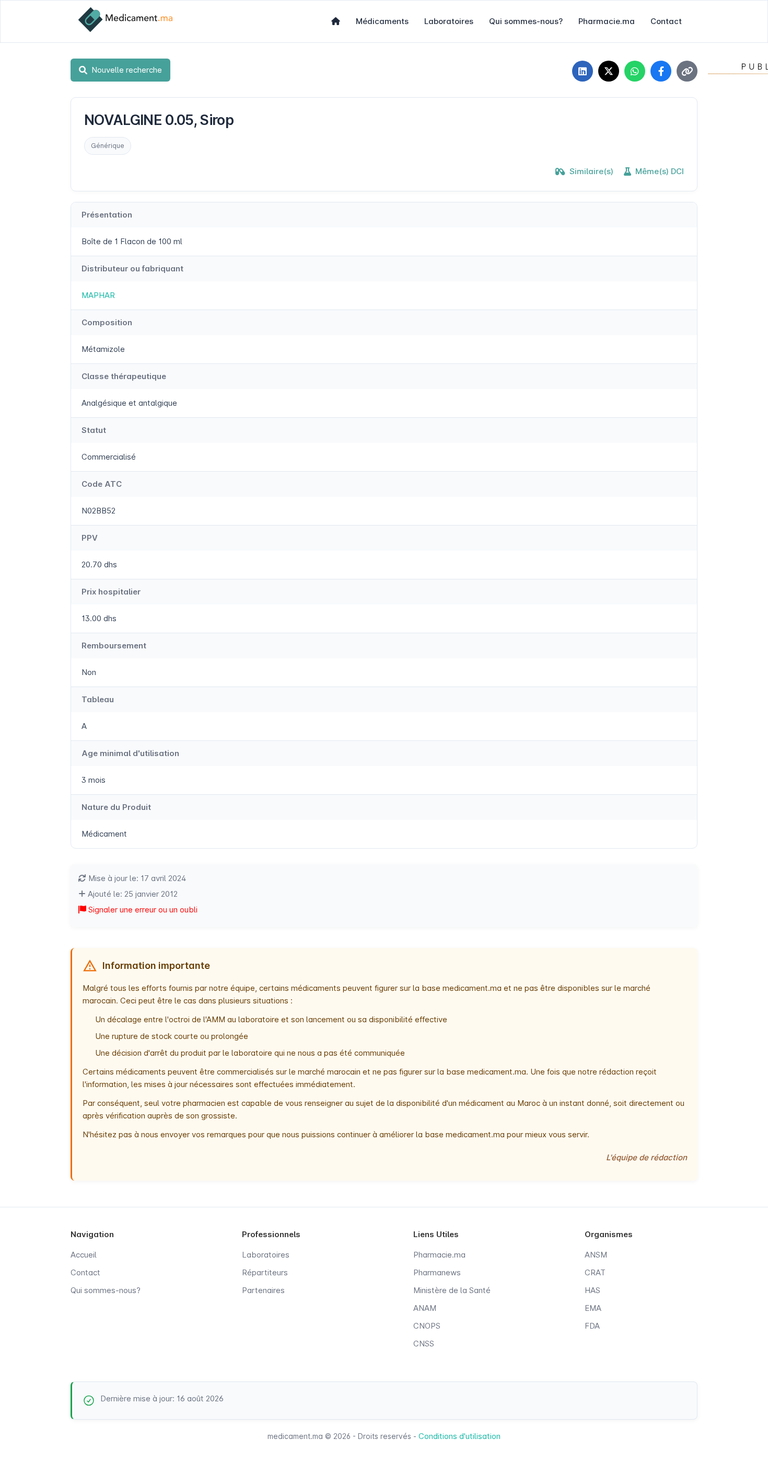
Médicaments (382, 21)
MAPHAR (98, 295)
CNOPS (426, 1326)
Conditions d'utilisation (459, 1436)
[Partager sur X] (608, 71)
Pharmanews (437, 1272)
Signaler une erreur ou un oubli (141, 910)
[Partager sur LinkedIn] (582, 71)
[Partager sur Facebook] (660, 71)
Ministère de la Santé (452, 1290)
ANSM (596, 1255)
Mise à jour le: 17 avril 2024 (136, 878)
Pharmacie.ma (606, 21)
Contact (666, 21)
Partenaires (263, 1290)
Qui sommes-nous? (526, 21)
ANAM (424, 1308)
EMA (593, 1308)
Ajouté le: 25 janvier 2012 (132, 894)
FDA (592, 1326)
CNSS (423, 1344)
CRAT (595, 1272)
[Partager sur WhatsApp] (634, 71)
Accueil (84, 1255)
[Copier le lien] (687, 71)
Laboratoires (448, 21)
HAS (592, 1290)
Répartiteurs (265, 1272)
